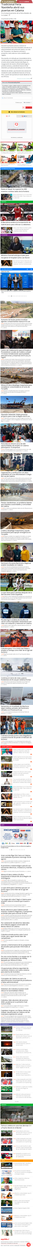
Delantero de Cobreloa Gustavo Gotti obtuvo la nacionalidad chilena (14, 990)
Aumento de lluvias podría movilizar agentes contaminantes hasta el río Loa (15, 321)
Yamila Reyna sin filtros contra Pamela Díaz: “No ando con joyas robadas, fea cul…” (22, 795)
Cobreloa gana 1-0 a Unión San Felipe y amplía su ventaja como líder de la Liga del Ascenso (16, 650)
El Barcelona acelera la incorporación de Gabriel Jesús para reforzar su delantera (16, 223)
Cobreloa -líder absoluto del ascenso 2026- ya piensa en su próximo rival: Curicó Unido (14, 1002)
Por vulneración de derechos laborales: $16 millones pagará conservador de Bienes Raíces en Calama (15, 924)
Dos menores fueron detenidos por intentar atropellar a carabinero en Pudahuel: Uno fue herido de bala (22, 262)
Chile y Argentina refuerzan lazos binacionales (22, 1179)
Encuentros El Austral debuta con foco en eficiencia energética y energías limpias (23, 1172)
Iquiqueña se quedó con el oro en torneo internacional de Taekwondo (23, 1155)
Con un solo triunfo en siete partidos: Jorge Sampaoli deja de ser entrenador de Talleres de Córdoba (24, 1148)
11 (24, 296)
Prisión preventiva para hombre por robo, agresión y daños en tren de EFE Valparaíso (22, 803)
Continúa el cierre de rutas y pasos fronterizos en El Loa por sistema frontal (16, 679)
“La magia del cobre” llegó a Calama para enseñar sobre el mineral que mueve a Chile (16, 901)
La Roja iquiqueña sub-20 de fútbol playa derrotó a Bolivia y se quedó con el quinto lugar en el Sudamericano (24, 1082)
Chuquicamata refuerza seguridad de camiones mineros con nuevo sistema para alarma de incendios (15, 970)
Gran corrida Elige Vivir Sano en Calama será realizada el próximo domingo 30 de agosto (16, 857)
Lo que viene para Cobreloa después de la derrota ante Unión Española (16, 593)
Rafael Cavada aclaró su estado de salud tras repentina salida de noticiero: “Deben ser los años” (22, 751)
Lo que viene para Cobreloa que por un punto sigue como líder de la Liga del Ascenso (15, 889)
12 (26, 296)
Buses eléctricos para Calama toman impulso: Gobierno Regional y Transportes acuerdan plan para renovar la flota (16, 911)
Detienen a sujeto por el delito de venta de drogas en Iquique (24, 1088)
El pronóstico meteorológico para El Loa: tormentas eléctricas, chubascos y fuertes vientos (16, 867)
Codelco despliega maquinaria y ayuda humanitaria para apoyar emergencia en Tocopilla (16, 532)
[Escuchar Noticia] (9, 15)
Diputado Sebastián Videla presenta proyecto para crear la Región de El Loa (15, 415)
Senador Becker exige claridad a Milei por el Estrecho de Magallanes (23, 1187)
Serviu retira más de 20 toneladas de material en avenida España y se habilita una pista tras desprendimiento (23, 1060)
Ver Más (17, 1101)
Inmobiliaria (17, 1245)
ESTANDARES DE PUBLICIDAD (12, 1243)
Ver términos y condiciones (17, 137)
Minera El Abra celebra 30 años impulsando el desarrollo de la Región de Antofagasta (16, 876)
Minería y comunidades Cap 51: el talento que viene (23, 1193)
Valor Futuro (7, 1245)
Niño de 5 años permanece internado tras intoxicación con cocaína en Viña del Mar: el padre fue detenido (23, 1096)
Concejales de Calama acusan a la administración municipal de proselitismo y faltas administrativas (16, 980)
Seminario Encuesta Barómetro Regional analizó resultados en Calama (16, 564)
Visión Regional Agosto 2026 (22, 1208)
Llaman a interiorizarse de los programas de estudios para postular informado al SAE (16, 947)
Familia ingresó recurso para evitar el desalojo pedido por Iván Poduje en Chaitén (22, 758)
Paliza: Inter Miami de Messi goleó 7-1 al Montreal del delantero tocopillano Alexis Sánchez (22, 229)
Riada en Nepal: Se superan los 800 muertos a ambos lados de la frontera (15, 190)
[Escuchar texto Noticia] (31, 78)
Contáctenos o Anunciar (19, 1241)
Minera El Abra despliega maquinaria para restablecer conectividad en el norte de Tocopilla (16, 387)
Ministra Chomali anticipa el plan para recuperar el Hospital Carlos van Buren (15, 256)
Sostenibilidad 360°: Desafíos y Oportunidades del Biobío (23, 1164)
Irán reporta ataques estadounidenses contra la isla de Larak (23, 1043)
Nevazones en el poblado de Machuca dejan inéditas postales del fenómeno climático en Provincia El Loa (15, 708)
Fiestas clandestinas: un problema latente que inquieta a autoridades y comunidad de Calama (16, 504)
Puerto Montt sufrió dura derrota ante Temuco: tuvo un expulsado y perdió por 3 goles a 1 (24, 1037)
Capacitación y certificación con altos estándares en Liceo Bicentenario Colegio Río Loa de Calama (16, 474)
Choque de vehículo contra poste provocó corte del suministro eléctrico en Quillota (22, 773)
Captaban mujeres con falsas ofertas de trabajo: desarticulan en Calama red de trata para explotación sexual (15, 1012)
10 (23, 296)
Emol (2, 1245)
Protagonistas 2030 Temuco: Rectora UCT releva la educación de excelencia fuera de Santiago (23, 1232)
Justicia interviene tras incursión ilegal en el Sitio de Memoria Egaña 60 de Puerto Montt (22, 818)
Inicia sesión (27, 92)
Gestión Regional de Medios (7, 1241)
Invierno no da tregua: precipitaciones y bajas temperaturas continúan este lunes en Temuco (24, 1052)
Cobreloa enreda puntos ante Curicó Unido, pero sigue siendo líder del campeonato (14, 936)
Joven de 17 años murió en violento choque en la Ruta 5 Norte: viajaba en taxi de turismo (23, 1067)
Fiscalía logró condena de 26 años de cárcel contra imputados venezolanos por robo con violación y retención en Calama (16, 621)
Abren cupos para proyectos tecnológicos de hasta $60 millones (22, 1202)
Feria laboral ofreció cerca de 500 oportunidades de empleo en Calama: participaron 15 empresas (15, 445)
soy (4, 327)
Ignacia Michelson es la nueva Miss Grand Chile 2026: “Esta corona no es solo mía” (22, 196)
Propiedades (23, 1245)
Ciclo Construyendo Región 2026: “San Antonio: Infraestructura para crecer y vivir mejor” (23, 1224)
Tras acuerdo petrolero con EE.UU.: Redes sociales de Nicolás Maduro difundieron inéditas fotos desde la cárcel (22, 781)
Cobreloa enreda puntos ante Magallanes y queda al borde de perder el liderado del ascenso (16, 737)
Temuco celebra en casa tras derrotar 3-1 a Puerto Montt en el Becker (23, 1028)
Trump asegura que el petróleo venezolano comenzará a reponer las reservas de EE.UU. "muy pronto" (22, 767)
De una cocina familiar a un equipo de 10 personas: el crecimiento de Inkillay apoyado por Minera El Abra (16, 958)
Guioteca (12, 1245)
